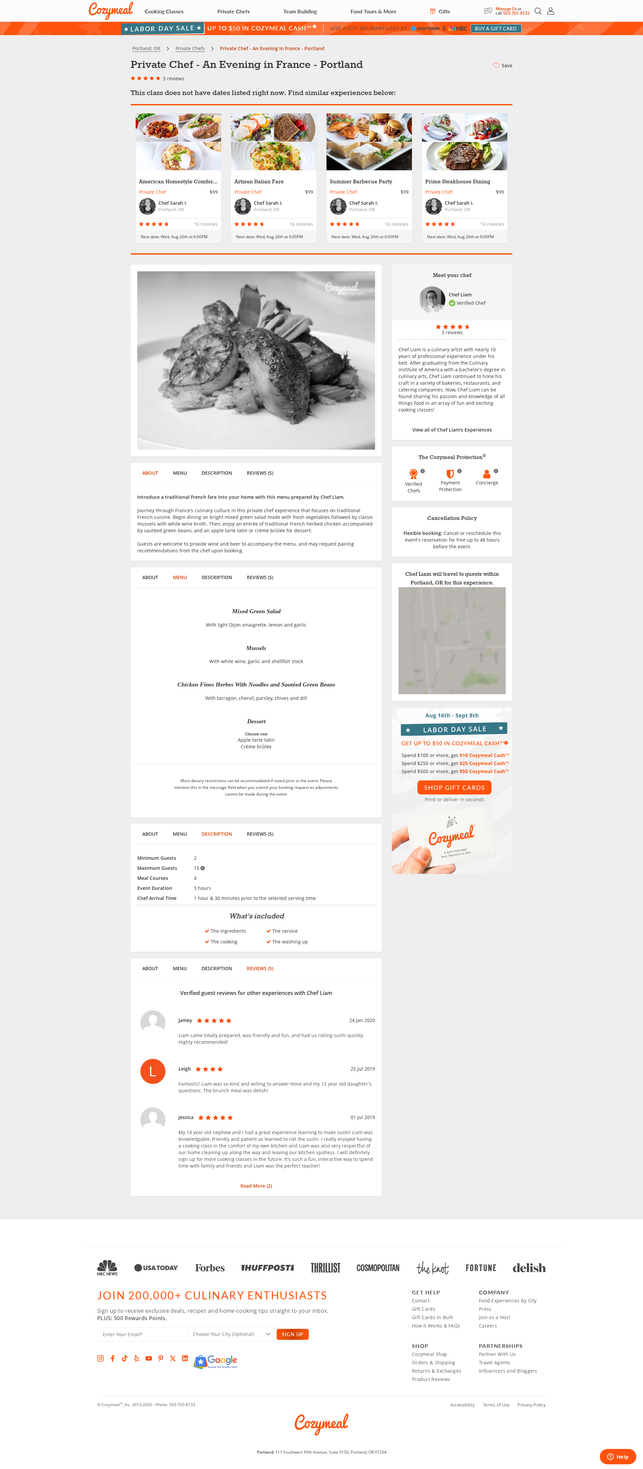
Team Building (300, 11)
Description (217, 473)
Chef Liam (460, 294)
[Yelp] (136, 1358)
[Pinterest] (160, 1358)
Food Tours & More (374, 11)
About (150, 473)
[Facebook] (112, 1358)
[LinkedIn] (185, 1358)
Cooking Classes (164, 11)
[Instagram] (100, 1358)
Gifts (443, 11)
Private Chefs (233, 11)
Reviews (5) (260, 473)
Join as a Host (494, 1317)
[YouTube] (148, 1358)
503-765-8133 (516, 13)
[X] (172, 1358)
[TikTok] (124, 1358)
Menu (180, 473)
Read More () (256, 1186)
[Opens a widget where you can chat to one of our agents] (617, 1457)
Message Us (506, 9)
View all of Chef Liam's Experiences (452, 430)
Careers (488, 1325)
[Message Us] (490, 11)
